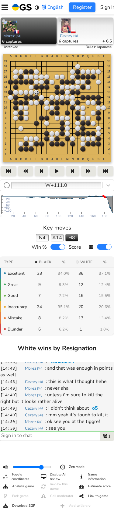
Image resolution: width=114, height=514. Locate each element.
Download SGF (23, 505)
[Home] (21, 7)
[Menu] (5, 7)
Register (82, 7)
